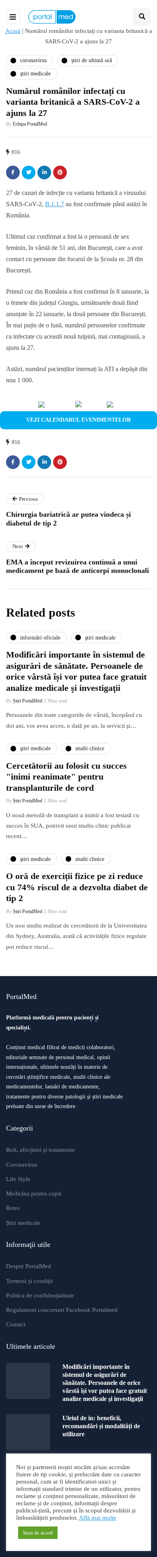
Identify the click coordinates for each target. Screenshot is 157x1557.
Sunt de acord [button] (38, 1533)
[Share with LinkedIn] (44, 172)
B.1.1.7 (54, 204)
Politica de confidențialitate (40, 1295)
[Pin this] (60, 172)
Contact (15, 1324)
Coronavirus (21, 1164)
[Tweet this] (28, 172)
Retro (13, 1208)
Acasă (13, 31)
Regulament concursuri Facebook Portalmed (62, 1310)
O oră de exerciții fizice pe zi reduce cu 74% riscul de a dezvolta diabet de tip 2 (77, 887)
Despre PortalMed (28, 1266)
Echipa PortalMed (30, 124)
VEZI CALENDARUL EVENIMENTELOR (78, 420)
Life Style (18, 1179)
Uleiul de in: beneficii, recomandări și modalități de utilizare (101, 1426)
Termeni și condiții (29, 1281)
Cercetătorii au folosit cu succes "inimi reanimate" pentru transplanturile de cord (66, 777)
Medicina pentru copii (33, 1193)
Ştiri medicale (23, 1223)
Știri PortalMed (27, 701)
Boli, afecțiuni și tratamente (40, 1150)
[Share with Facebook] (13, 172)
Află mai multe (97, 1517)
